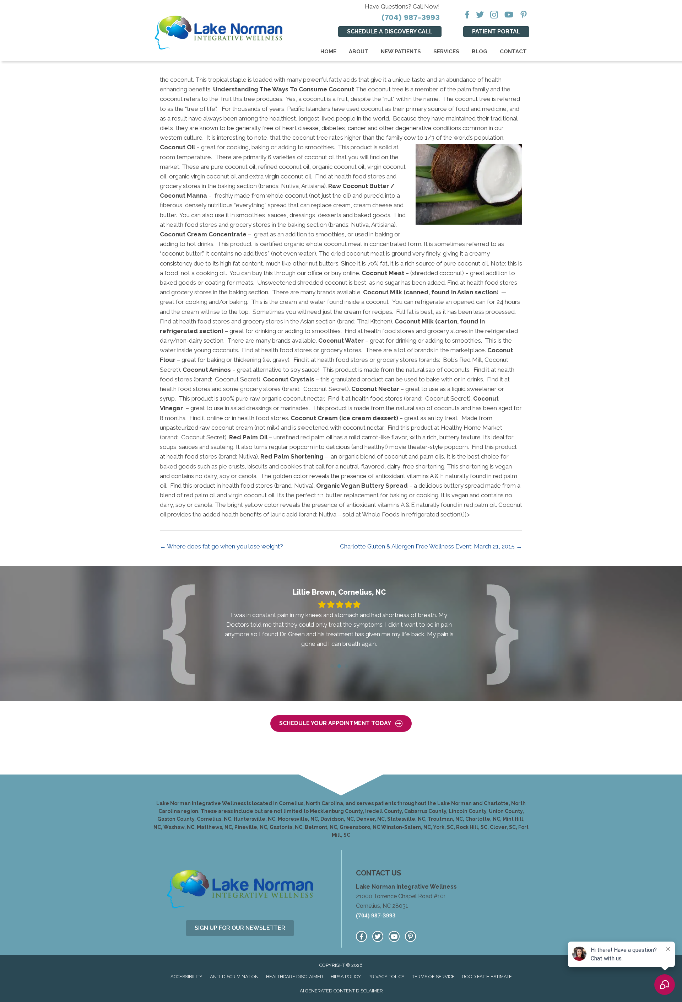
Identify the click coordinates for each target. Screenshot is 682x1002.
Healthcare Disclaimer (294, 976)
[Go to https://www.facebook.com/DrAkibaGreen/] (361, 936)
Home (328, 51)
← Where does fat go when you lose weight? (221, 546)
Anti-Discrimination (234, 976)
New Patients (401, 51)
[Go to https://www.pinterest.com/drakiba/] (410, 936)
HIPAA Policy (346, 976)
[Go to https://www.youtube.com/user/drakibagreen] (394, 936)
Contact (513, 51)
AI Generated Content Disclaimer (341, 990)
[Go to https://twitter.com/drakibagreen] (377, 936)
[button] (341, 723)
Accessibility (186, 976)
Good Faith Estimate (487, 976)
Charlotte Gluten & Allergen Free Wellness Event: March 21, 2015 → (431, 546)
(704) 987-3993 (410, 17)
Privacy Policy (386, 976)
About (358, 51)
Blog (479, 51)
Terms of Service (433, 976)
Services (446, 51)
